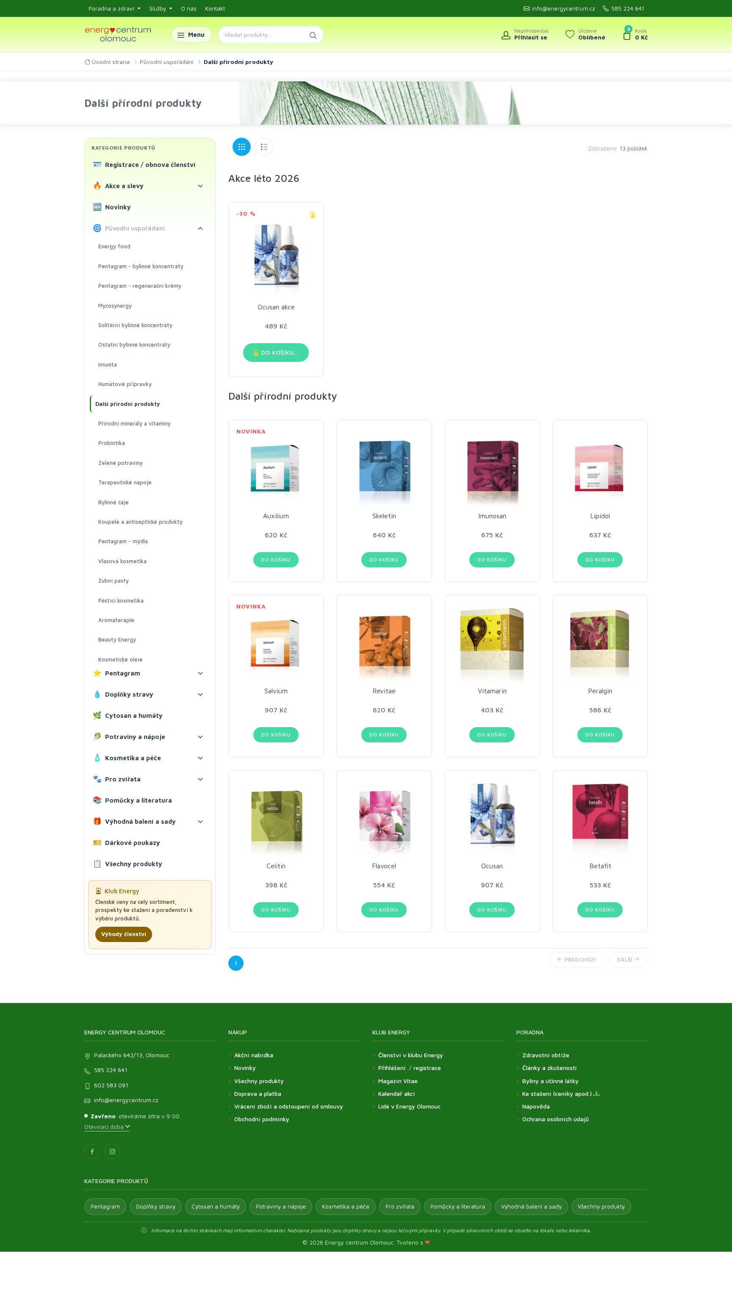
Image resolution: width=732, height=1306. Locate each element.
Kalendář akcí (396, 1093)
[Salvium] (276, 642)
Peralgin (600, 691)
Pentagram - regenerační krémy (139, 285)
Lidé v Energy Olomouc (409, 1106)
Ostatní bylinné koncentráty (134, 344)
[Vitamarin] (492, 642)
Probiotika (111, 442)
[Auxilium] (276, 467)
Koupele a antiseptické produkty (140, 521)
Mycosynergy (115, 305)
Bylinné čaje (113, 502)
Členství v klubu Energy (410, 1055)
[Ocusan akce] (276, 254)
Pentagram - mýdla (123, 541)
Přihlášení (392, 1067)
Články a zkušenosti (549, 1067)
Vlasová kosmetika (122, 561)
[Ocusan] (492, 817)
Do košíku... (279, 352)
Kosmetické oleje (120, 659)
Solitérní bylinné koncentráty (135, 325)
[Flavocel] (384, 817)
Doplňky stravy (123, 694)
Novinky (112, 207)
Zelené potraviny (120, 462)
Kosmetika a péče (127, 757)
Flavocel (384, 866)
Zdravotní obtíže (545, 1055)
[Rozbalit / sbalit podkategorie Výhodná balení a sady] (200, 821)
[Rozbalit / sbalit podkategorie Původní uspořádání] (200, 228)
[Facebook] (92, 1151)
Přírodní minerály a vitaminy (134, 423)
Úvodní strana (110, 61)
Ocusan (492, 866)
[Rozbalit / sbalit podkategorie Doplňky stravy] (200, 694)
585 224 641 (627, 8)
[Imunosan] (492, 467)
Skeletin (384, 516)
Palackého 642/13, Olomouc (131, 1055)
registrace (427, 1067)
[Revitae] (384, 642)
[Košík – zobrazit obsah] (635, 35)
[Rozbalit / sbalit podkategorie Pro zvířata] (200, 779)
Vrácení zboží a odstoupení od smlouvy (288, 1106)
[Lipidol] (600, 467)
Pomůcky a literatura (132, 800)
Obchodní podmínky (261, 1119)
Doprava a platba (257, 1093)
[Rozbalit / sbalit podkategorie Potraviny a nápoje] (200, 736)
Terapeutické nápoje (125, 482)
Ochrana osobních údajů (555, 1119)
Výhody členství (123, 934)
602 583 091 (111, 1085)
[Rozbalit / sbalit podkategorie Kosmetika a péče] (200, 758)
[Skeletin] (384, 467)
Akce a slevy (118, 185)
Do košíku (276, 559)
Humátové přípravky (125, 384)
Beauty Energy (117, 639)
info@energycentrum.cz (563, 8)
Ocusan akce (276, 307)
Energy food (114, 246)
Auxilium (276, 516)
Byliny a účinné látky (550, 1080)
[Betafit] (600, 817)
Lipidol (600, 516)
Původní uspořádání (167, 61)
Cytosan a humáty (128, 715)
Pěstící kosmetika (121, 600)
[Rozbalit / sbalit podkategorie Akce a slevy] (200, 186)
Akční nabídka (253, 1055)
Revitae (384, 691)
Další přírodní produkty (127, 403)
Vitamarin (492, 691)
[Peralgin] (600, 642)
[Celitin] (276, 817)
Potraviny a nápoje (129, 736)
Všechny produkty (128, 863)
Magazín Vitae (398, 1080)
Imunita (107, 364)
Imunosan (492, 516)
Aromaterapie (116, 620)
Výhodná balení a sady (134, 821)
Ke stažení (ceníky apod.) (557, 1093)
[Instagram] (112, 1151)
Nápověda (536, 1106)
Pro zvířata (117, 779)
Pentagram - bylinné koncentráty (140, 266)
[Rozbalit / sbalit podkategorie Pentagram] (200, 673)
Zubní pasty (113, 580)
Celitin (276, 866)
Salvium (276, 691)
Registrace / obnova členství (144, 164)
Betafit (600, 866)
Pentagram (117, 673)
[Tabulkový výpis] (264, 147)
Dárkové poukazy (127, 842)
